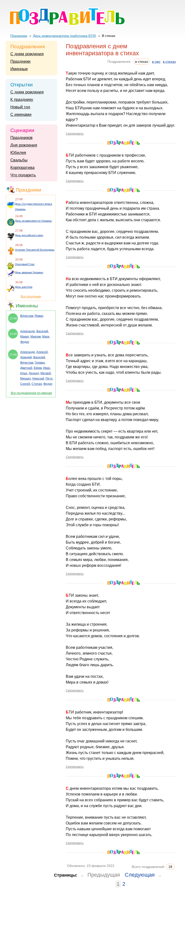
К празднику (21, 99)
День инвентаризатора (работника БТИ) (64, 36)
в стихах (169, 61)
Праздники (18, 36)
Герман (40, 362)
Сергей (25, 384)
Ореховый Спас (25, 264)
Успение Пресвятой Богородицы (34, 249)
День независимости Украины (33, 220)
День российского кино (29, 235)
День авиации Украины (29, 272)
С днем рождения (27, 54)
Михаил (25, 378)
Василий (42, 331)
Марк (45, 336)
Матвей (45, 373)
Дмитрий (26, 368)
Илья (23, 373)
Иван (46, 368)
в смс (156, 61)
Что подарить (23, 175)
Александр (27, 331)
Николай (38, 378)
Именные (19, 69)
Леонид (34, 373)
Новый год (20, 107)
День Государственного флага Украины (33, 206)
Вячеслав (26, 316)
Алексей (42, 352)
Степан (37, 384)
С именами (21, 114)
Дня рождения (23, 145)
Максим (35, 336)
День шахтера (23, 286)
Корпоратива (22, 167)
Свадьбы (18, 160)
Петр (49, 378)
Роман (39, 316)
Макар (24, 336)
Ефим (38, 368)
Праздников (21, 137)
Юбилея (18, 152)
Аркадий (26, 357)
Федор (24, 342)
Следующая (140, 875)
